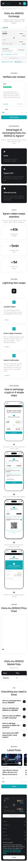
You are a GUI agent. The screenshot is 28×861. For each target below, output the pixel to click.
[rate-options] (26, 54)
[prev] (22, 113)
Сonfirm (14, 857)
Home (3, 8)
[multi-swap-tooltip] (9, 49)
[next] (25, 113)
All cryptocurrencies (11, 8)
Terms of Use (7, 850)
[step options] (26, 27)
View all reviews (14, 117)
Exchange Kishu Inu (21, 8)
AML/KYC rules (8, 851)
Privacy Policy (16, 850)
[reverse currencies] (14, 37)
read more (5, 104)
